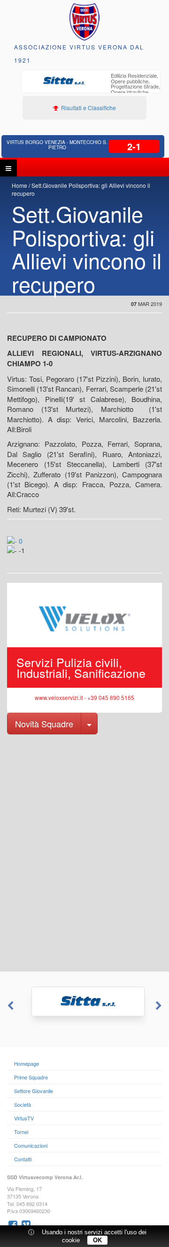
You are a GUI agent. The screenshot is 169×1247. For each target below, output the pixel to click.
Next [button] (159, 1006)
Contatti (22, 1159)
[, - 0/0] (26, 557)
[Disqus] (84, 852)
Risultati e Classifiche (88, 108)
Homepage (26, 1063)
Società (22, 1104)
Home (19, 185)
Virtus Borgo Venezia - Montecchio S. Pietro (57, 145)
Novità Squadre (44, 723)
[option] (91, 87)
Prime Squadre (31, 1077)
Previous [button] (9, 1006)
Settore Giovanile (33, 1090)
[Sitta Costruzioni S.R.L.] (84, 1001)
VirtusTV (24, 1118)
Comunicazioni (30, 1145)
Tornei (21, 1131)
